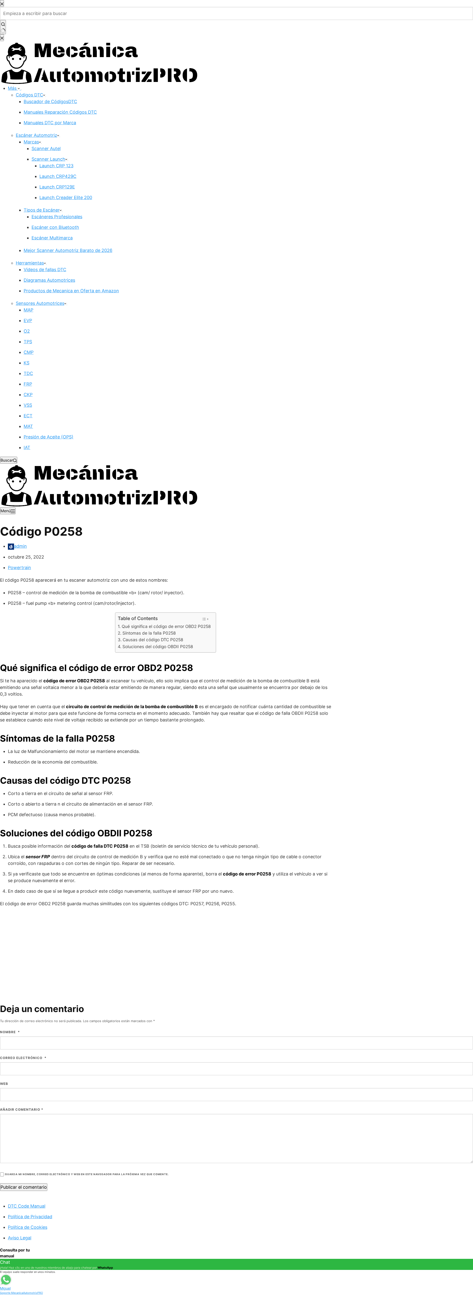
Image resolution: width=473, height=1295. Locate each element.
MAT (28, 426)
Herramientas (30, 262)
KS (26, 362)
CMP (29, 352)
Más (13, 88)
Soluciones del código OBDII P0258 (157, 646)
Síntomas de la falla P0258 (149, 633)
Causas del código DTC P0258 (153, 639)
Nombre (10, 1032)
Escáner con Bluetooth (55, 227)
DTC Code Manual (26, 1206)
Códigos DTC (29, 94)
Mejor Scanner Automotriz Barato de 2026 (68, 250)
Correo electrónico (23, 1058)
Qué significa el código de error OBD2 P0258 (166, 626)
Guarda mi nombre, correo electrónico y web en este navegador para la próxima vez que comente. (87, 1174)
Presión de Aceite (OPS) (48, 436)
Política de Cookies (27, 1227)
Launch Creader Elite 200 (65, 197)
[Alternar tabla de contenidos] (205, 619)
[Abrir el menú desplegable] (21, 89)
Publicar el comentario (23, 1187)
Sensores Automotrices (40, 303)
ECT (28, 415)
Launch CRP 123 (56, 165)
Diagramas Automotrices (49, 280)
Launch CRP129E (57, 186)
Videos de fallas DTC (45, 269)
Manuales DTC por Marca (50, 122)
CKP (28, 394)
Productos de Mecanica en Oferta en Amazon (71, 290)
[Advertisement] (236, 947)
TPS (28, 341)
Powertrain (19, 567)
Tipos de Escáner (42, 210)
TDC (28, 373)
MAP (28, 309)
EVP (28, 320)
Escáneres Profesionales (57, 216)
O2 (27, 331)
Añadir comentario (21, 1109)
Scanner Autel (46, 148)
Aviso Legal (19, 1237)
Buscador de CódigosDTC (50, 101)
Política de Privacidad (30, 1216)
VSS (28, 405)
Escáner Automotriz (36, 135)
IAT (27, 447)
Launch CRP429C (57, 176)
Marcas (31, 141)
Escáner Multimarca (52, 237)
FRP (28, 384)
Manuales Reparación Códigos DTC (60, 112)
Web (4, 1084)
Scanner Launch (48, 159)
